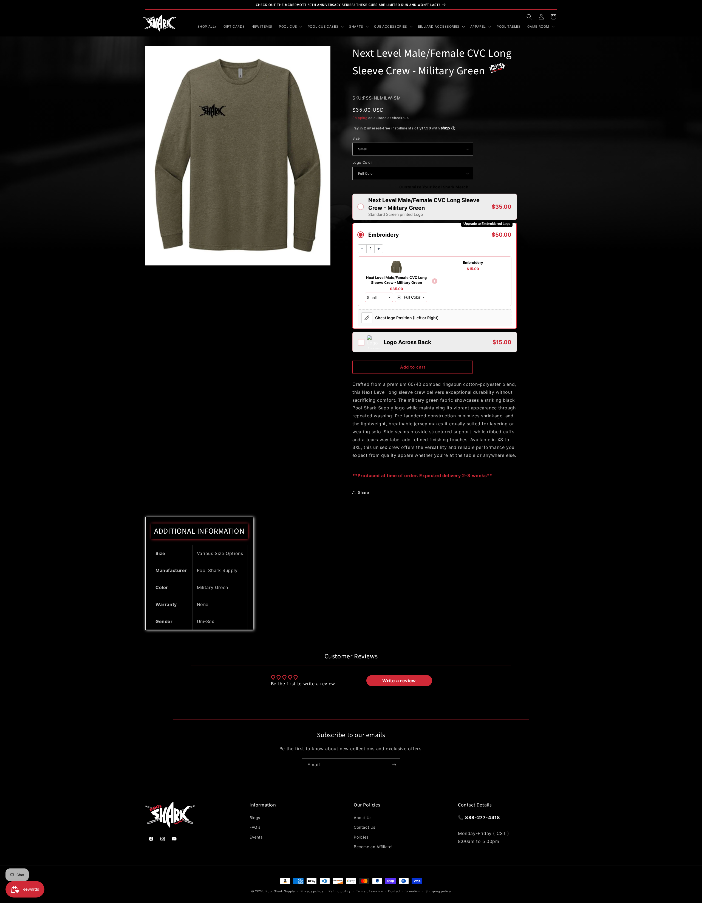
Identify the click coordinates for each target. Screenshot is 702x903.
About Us (363, 817)
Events (256, 837)
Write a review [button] (399, 680)
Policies (361, 837)
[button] (529, 17)
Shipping (359, 118)
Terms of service (369, 891)
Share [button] (363, 492)
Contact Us (364, 827)
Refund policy (339, 891)
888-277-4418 (482, 817)
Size (356, 138)
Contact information (404, 891)
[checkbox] (434, 342)
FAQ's (255, 827)
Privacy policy (312, 891)
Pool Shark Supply (280, 891)
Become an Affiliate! (373, 846)
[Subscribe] (394, 764)
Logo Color (362, 162)
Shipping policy (438, 891)
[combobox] (411, 297)
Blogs (255, 817)
